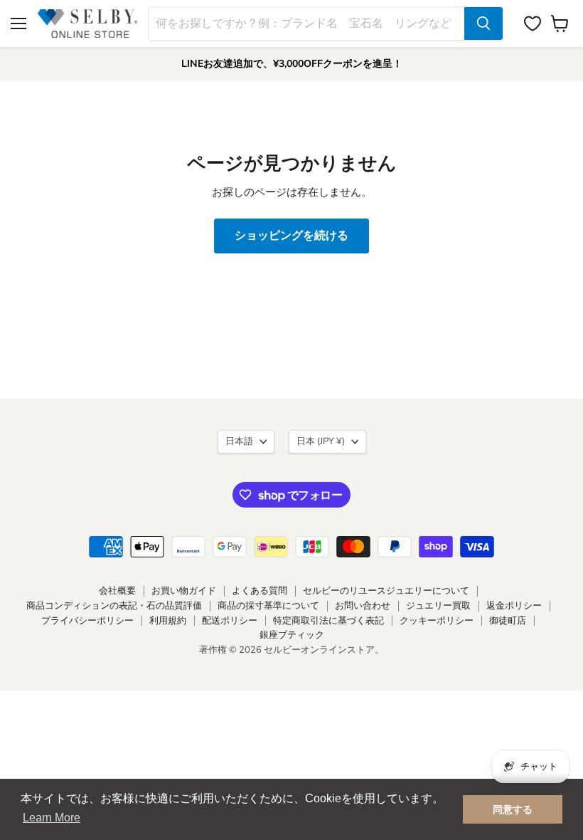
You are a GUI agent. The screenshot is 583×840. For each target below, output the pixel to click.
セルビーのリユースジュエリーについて (386, 590)
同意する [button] (513, 809)
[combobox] (306, 23)
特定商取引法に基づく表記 (328, 620)
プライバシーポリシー (87, 620)
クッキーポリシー (437, 620)
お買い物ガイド (183, 590)
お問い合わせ (362, 605)
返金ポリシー (514, 605)
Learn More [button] (51, 818)
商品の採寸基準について (268, 605)
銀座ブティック (292, 635)
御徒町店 (507, 620)
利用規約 (167, 620)
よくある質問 (259, 590)
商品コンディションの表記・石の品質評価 (114, 605)
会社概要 (117, 590)
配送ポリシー (229, 620)
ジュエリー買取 (438, 605)
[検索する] (483, 23)
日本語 (239, 441)
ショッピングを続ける (291, 235)
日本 (320, 441)
